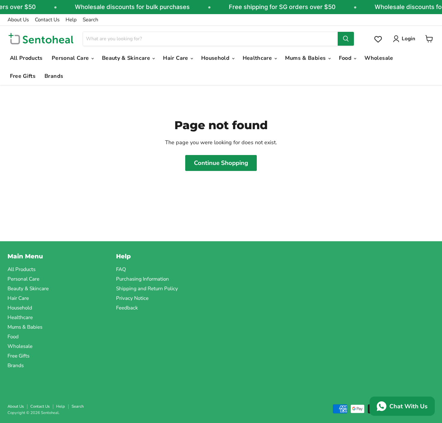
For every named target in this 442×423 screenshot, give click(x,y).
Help (71, 20)
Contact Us (47, 20)
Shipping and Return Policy (147, 288)
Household (216, 58)
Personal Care (71, 58)
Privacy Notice (132, 298)
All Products (26, 58)
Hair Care (176, 58)
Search (90, 20)
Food (346, 58)
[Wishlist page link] (378, 39)
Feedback (127, 307)
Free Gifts (23, 76)
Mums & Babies (306, 58)
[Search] (346, 39)
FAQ (121, 269)
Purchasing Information (142, 278)
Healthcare (258, 58)
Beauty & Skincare (127, 58)
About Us (18, 20)
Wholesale (378, 58)
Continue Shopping (221, 163)
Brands (54, 76)
